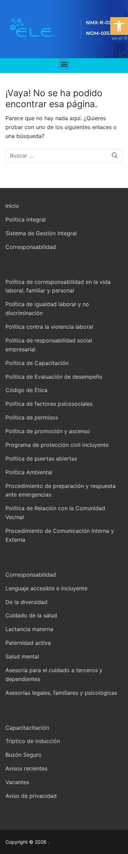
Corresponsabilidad (30, 246)
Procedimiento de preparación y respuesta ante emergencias (60, 490)
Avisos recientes (26, 768)
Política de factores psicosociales (49, 403)
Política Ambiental (28, 472)
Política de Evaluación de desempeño (53, 376)
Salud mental (22, 656)
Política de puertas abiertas (41, 458)
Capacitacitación (27, 727)
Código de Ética (26, 390)
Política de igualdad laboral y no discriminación (47, 308)
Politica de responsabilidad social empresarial (48, 345)
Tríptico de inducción (32, 741)
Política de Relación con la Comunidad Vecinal (55, 512)
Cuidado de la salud (31, 615)
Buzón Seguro (23, 754)
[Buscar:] (64, 156)
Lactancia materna (29, 629)
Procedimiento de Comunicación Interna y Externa (59, 535)
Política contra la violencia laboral (49, 326)
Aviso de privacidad (31, 795)
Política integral (25, 219)
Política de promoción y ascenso (47, 431)
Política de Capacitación (37, 363)
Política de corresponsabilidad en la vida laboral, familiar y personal (58, 286)
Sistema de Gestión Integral (41, 233)
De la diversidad (26, 602)
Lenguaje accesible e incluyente (46, 588)
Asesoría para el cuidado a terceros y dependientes (53, 674)
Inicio (12, 205)
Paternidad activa (28, 642)
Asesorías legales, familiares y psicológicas (61, 692)
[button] (119, 26)
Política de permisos (31, 417)
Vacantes (17, 782)
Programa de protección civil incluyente (57, 444)
